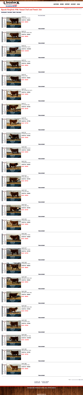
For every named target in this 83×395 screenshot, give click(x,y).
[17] (82, 379)
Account (73, 4)
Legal (78, 4)
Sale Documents (4, 12)
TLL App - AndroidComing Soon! (45, 382)
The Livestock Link (30, 387)
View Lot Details (41, 28)
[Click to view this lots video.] (11, 17)
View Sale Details (41, 15)
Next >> (80, 379)
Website (14, 12)
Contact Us (54, 387)
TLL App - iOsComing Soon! (37, 382)
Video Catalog (18, 12)
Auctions (56, 4)
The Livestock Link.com (11, 6)
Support (67, 4)
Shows (62, 4)
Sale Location (10, 12)
